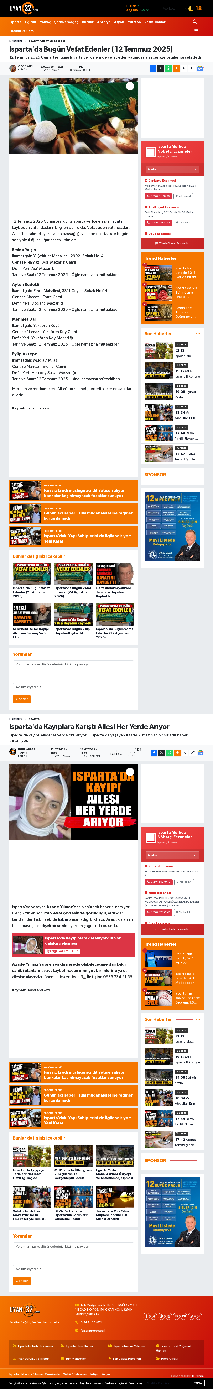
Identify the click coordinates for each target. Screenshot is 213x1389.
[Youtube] (183, 1316)
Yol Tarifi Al (185, 196)
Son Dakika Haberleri (127, 1358)
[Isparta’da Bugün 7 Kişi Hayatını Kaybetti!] (73, 615)
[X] (153, 1316)
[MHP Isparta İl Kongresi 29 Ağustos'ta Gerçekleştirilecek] (73, 1155)
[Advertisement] (74, 185)
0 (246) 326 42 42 (160, 912)
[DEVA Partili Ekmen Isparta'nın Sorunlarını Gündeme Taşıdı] (73, 1197)
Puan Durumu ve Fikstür (33, 1358)
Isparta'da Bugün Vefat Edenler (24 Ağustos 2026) (72, 592)
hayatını (117, 221)
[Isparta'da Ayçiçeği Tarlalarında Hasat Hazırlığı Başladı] (32, 1155)
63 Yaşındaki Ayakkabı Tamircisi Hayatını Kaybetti (113, 592)
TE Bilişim (198, 1376)
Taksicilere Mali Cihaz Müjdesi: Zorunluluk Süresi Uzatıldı (112, 1215)
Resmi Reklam (22, 31)
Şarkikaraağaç (66, 22)
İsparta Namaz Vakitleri (129, 1346)
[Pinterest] (161, 1316)
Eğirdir (30, 22)
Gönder (22, 699)
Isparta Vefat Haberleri (46, 41)
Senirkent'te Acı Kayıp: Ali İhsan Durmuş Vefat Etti (31, 633)
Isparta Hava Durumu (80, 1346)
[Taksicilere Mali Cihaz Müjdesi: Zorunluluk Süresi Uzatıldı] (115, 1197)
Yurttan (134, 22)
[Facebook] (146, 1316)
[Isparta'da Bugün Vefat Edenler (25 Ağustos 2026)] (32, 574)
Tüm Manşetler (76, 1358)
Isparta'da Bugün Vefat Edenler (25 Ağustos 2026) (31, 592)
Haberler (15, 41)
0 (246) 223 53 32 (160, 223)
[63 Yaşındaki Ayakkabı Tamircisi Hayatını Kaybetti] (115, 574)
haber (63, 919)
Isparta (15, 22)
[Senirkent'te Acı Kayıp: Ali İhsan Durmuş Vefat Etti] (32, 615)
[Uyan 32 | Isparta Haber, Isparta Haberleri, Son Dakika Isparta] (23, 8)
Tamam (198, 1383)
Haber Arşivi (169, 1358)
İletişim (94, 1374)
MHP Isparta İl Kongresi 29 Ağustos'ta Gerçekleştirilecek (189, 374)
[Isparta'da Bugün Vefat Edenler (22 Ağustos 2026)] (115, 615)
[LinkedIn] (176, 1316)
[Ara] (195, 22)
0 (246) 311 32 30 (160, 196)
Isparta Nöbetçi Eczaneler (35, 1346)
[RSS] (198, 1316)
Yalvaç (45, 22)
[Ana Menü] (196, 31)
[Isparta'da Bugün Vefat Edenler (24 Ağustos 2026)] (73, 574)
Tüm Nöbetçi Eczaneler (174, 243)
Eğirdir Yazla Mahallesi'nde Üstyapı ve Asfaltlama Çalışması (186, 395)
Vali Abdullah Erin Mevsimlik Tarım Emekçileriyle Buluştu (187, 416)
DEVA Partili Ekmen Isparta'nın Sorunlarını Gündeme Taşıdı (187, 436)
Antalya (103, 22)
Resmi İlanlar (155, 22)
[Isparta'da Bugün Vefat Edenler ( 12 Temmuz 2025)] (73, 116)
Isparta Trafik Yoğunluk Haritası (174, 1348)
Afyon (119, 22)
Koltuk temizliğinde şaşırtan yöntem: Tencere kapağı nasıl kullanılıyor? (187, 457)
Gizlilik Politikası (159, 1383)
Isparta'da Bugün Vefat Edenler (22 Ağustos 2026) (114, 633)
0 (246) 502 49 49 (160, 882)
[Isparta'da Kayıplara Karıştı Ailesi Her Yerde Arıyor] (73, 802)
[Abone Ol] (200, 68)
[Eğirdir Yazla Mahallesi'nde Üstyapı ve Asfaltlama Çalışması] (115, 1155)
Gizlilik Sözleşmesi (75, 1374)
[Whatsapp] (191, 1316)
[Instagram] (168, 1316)
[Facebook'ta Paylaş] (153, 68)
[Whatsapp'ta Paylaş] (168, 68)
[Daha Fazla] (176, 68)
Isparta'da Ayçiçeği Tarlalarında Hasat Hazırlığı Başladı (186, 354)
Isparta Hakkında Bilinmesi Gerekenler (35, 1374)
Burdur (88, 22)
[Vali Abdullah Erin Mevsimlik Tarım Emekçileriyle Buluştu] (32, 1197)
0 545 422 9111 (91, 1322)
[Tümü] (198, 334)
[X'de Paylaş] (160, 68)
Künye (106, 1374)
